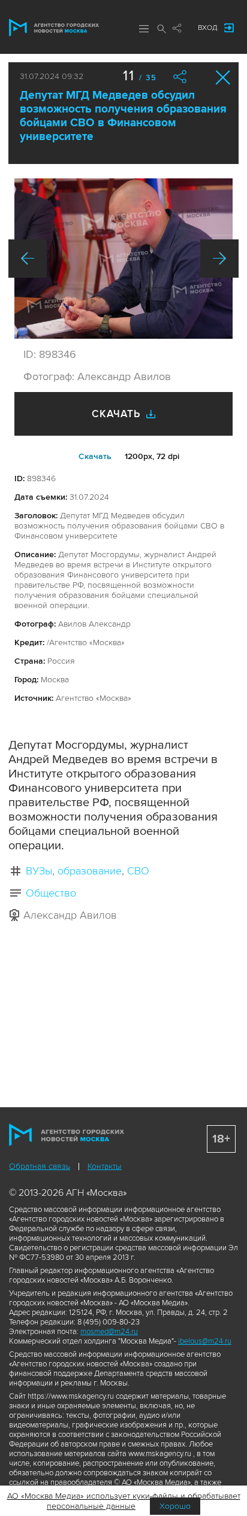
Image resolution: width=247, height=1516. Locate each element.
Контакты (105, 1166)
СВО (138, 870)
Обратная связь (39, 1166)
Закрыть (223, 77)
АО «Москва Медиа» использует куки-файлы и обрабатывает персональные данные (123, 1501)
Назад (27, 258)
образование (90, 870)
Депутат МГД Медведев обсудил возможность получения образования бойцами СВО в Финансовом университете (123, 116)
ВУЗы (39, 870)
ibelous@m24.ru (204, 1341)
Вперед (219, 258)
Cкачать (95, 456)
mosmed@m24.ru (109, 1331)
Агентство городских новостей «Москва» (54, 27)
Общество (51, 893)
